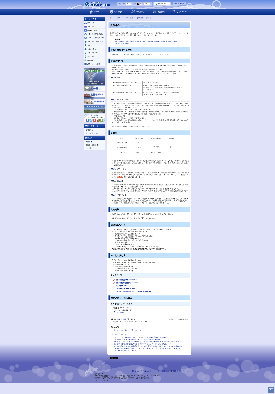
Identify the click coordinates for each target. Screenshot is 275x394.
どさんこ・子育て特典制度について (125, 337)
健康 (88, 45)
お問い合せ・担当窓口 (122, 43)
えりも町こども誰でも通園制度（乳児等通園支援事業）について (161, 342)
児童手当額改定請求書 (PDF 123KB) (126, 283)
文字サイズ (122, 4)
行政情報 (140, 12)
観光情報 (161, 12)
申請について (135, 41)
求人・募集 (90, 26)
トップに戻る (271, 390)
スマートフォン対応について (162, 371)
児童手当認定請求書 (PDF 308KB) (126, 280)
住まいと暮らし (92, 49)
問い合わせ (135, 371)
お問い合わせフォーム (123, 312)
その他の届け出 (172, 41)
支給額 (143, 41)
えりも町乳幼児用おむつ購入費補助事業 (126, 346)
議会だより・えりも (92, 133)
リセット (147, 3)
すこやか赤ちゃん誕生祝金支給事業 (149, 339)
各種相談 (90, 60)
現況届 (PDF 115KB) (121, 286)
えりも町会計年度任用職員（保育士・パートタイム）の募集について (162, 346)
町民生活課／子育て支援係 (119, 334)
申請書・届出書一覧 (92, 145)
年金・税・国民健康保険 (95, 34)
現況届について (160, 41)
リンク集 (89, 148)
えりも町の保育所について (163, 344)
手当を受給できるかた (122, 41)
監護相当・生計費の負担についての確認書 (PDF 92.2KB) (133, 291)
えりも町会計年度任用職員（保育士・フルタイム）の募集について (135, 348)
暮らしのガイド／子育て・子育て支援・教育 (128, 330)
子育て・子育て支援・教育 (95, 38)
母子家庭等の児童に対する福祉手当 (125, 339)
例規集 (89, 142)
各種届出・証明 (92, 30)
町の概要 (118, 12)
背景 (134, 4)
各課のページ (183, 12)
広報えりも (89, 130)
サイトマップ (187, 371)
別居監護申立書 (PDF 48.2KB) (125, 288)
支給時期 (150, 41)
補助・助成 (90, 56)
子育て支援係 (139, 18)
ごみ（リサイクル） (93, 53)
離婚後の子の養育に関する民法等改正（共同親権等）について (133, 344)
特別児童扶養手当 (161, 337)
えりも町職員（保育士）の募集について (170, 348)
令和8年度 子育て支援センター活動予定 (127, 342)
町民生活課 (129, 18)
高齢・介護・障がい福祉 (95, 41)
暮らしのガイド (91, 19)
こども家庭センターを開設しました (125, 350)
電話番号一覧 (176, 371)
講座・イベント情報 (93, 64)
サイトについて (146, 371)
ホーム (97, 12)
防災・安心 (90, 23)
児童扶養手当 (149, 337)
